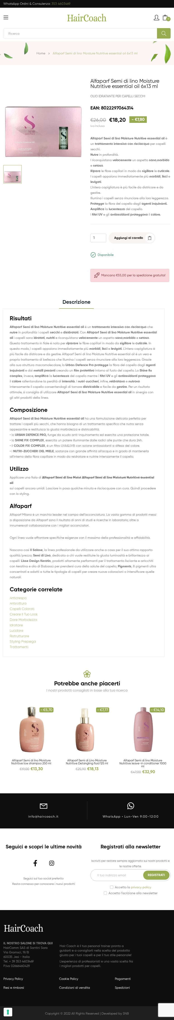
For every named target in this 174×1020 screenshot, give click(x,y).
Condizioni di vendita (74, 987)
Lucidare (16, 630)
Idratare (16, 625)
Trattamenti (19, 647)
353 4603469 (60, 3)
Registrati (156, 875)
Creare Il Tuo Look (24, 614)
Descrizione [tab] (76, 302)
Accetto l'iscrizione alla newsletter (133, 893)
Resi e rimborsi (13, 987)
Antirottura (18, 603)
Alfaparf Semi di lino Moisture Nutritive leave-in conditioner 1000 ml (142, 763)
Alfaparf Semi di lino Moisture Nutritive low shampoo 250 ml (31, 762)
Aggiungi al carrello (128, 238)
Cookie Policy (68, 979)
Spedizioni (122, 987)
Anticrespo (18, 598)
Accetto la (133, 887)
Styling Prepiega (23, 641)
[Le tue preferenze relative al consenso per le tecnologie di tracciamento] (8, 1012)
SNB (126, 1013)
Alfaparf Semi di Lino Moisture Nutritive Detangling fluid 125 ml (87, 762)
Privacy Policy (13, 979)
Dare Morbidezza (23, 620)
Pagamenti (123, 979)
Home (40, 53)
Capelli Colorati (22, 609)
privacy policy (141, 887)
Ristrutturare (19, 636)
